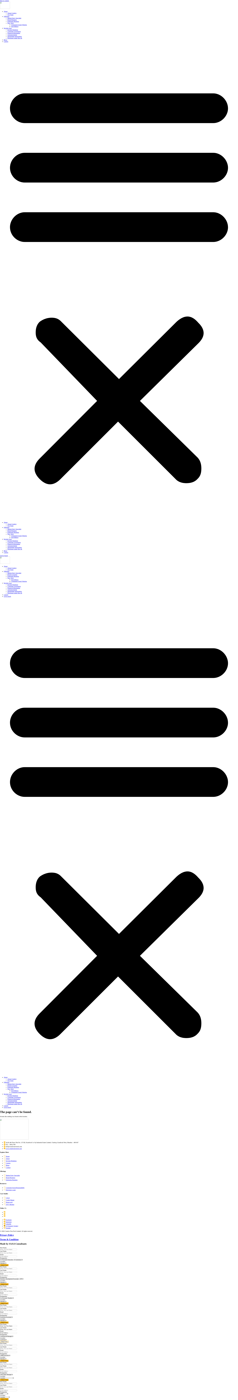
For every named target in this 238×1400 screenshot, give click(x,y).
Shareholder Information (14, 36)
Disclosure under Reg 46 (14, 38)
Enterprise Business (13, 21)
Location (2, 1261)
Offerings (6, 16)
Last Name (3, 1251)
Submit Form (4, 1265)
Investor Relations (12, 30)
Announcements (12, 35)
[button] (119, 282)
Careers (6, 41)
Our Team (10, 15)
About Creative (11, 13)
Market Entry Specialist (14, 18)
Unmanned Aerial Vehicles (19, 25)
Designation (3, 1258)
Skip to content (4, 1)
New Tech (10, 23)
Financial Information (13, 33)
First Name (3, 1248)
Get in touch (7, 596)
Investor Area (8, 28)
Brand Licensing (12, 575)
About (5, 11)
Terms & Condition (9, 1239)
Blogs (5, 40)
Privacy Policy (7, 1235)
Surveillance (14, 26)
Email (1, 1254)
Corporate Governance (14, 31)
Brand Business (12, 20)
